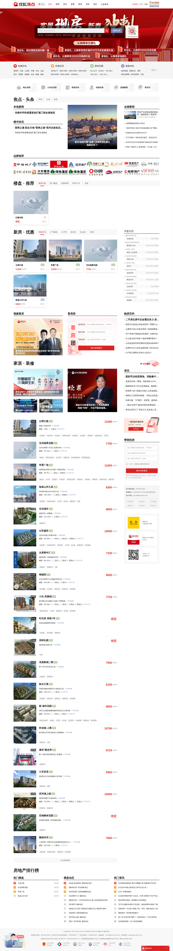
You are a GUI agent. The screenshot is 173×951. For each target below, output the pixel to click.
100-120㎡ (94, 74)
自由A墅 (130, 286)
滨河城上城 (45, 793)
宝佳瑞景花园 (49, 35)
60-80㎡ (102, 71)
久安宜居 (43, 771)
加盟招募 (135, 4)
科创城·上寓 (45, 728)
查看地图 (56, 426)
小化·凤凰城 (45, 596)
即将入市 (76, 183)
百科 (88, 4)
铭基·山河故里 (132, 252)
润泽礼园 (43, 640)
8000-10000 (64, 74)
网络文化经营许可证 (126, 939)
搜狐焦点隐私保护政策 (142, 464)
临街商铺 (124, 71)
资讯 (65, 4)
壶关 (15, 74)
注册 (145, 4)
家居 (80, 4)
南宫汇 (129, 266)
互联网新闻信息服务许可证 (89, 939)
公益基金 (104, 4)
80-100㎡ (109, 71)
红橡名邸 (19, 218)
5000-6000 (82, 71)
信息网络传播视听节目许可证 (109, 939)
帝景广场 (58, 35)
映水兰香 (43, 684)
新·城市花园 (45, 706)
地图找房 (116, 31)
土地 (48, 99)
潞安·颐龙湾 (45, 750)
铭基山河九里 (67, 35)
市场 (40, 99)
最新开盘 (42, 183)
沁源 (21, 71)
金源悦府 (130, 273)
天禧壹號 (130, 293)
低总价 (73, 232)
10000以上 (75, 74)
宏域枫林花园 (46, 815)
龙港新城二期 (46, 662)
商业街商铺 (125, 74)
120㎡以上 (103, 74)
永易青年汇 (45, 552)
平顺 (32, 71)
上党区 (27, 71)
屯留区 (20, 74)
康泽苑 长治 (131, 245)
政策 (56, 99)
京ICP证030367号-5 (73, 939)
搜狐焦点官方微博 (148, 537)
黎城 (37, 74)
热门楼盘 (53, 183)
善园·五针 (130, 259)
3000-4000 (63, 71)
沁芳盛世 (43, 530)
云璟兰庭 (40, 35)
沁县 (42, 71)
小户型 (64, 232)
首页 (50, 4)
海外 (95, 4)
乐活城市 (43, 508)
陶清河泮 (130, 280)
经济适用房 (135, 74)
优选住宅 (42, 232)
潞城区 (27, 74)
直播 (72, 4)
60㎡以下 (93, 71)
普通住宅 (132, 71)
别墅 (138, 71)
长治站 (144, 540)
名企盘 (83, 232)
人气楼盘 (53, 232)
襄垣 (42, 74)
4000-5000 (73, 71)
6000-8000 (55, 74)
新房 (57, 4)
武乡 (32, 74)
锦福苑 (129, 300)
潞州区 (16, 71)
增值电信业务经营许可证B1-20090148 (53, 939)
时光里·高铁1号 (47, 618)
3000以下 (54, 71)
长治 (37, 71)
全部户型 (61, 429)
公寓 (142, 74)
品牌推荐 (65, 183)
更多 (153, 70)
